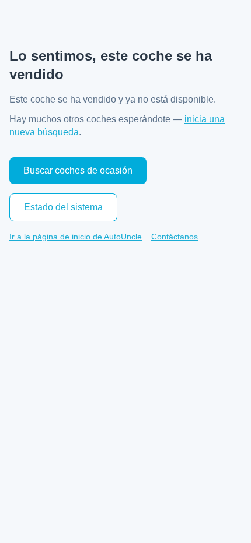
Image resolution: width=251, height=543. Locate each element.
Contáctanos (174, 236)
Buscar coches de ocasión (78, 170)
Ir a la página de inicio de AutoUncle (75, 236)
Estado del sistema (63, 207)
